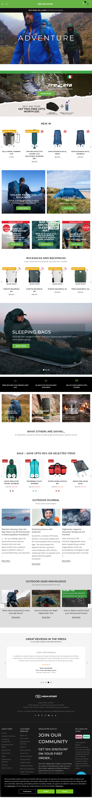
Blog (3, 756)
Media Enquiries (26, 766)
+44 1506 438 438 (29, 711)
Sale (5, 461)
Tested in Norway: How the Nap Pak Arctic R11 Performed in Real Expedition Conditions (16, 532)
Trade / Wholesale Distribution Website (27, 774)
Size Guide (24, 738)
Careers (4, 765)
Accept (64, 791)
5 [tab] (51, 682)
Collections (6, 753)
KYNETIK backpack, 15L (57, 289)
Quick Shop (11, 284)
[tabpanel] (46, 339)
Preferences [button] (59, 786)
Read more (6, 561)
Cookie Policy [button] (11, 786)
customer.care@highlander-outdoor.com (58, 711)
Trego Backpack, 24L (80, 151)
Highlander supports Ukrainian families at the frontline (73, 532)
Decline (46, 791)
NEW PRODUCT (9, 131)
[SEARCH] (7, 4)
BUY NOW (9, 417)
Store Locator (7, 768)
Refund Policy (25, 750)
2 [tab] (46, 370)
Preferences (27, 791)
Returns (23, 747)
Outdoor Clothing (8, 736)
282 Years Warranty (27, 769)
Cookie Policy (25, 762)
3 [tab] (48, 370)
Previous (2, 93)
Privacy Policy (25, 759)
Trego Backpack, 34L (80, 289)
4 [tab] (48, 682)
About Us (23, 735)
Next (90, 93)
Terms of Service (26, 756)
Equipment (6, 750)
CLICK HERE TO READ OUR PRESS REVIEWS (46, 642)
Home (4, 733)
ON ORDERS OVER (46, 10)
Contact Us (24, 753)
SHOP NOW (23, 208)
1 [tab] (44, 370)
